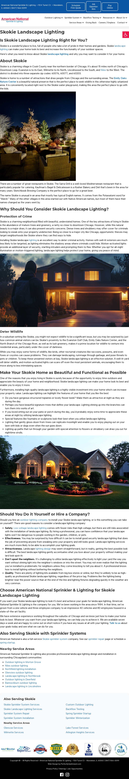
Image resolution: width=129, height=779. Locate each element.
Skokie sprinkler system (55, 639)
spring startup (7, 642)
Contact (121, 22)
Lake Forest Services (77, 727)
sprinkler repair (96, 639)
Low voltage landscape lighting (30, 528)
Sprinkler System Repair (16, 713)
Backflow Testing (91, 17)
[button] (125, 34)
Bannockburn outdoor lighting (21, 682)
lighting (33, 240)
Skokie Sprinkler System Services (21, 704)
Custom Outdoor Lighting (79, 704)
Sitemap (62, 769)
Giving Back (91, 22)
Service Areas (75, 22)
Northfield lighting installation (20, 669)
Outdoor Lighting (53, 17)
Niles (103, 70)
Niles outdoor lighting (16, 665)
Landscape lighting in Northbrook (22, 676)
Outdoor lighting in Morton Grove (23, 662)
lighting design (43, 548)
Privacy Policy (52, 769)
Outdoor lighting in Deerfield (20, 679)
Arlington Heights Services (80, 732)
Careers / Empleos (107, 22)
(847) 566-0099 (112, 761)
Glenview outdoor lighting (19, 672)
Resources (107, 17)
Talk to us (114, 623)
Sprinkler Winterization (78, 718)
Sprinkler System (71, 17)
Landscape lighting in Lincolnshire (23, 686)
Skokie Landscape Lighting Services (23, 709)
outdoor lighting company (34, 519)
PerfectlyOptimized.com (71, 764)
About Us (120, 17)
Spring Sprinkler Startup (78, 713)
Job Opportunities (75, 769)
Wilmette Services (14, 732)
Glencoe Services (13, 727)
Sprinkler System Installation (19, 718)
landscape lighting (58, 54)
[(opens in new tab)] (24, 749)
